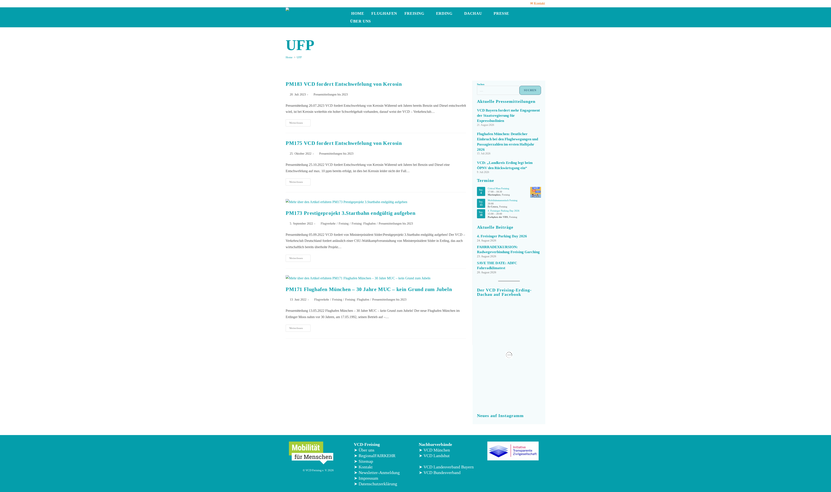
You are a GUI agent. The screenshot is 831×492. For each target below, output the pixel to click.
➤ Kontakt (363, 466)
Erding (445, 13)
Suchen (480, 84)
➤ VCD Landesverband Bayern (446, 466)
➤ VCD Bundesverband (440, 472)
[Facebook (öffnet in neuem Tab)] (288, 3)
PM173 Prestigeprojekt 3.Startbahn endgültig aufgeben (350, 213)
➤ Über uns (364, 450)
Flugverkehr (328, 223)
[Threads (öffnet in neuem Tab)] (293, 3)
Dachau (473, 13)
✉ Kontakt (537, 3)
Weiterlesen (300, 121)
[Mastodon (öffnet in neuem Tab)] (316, 3)
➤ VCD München (434, 450)
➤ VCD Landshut (434, 455)
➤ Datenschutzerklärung (375, 483)
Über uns (361, 21)
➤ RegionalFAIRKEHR (374, 455)
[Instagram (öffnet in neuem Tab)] (299, 3)
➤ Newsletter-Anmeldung (377, 472)
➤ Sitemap (363, 461)
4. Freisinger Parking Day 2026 (503, 210)
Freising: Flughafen (364, 223)
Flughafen (384, 13)
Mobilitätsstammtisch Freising (502, 200)
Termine (485, 180)
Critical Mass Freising (498, 188)
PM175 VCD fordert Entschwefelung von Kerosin (344, 143)
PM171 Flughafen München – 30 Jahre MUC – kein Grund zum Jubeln (369, 289)
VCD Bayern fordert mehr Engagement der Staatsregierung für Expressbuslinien (508, 115)
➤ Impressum (366, 478)
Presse (502, 13)
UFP (299, 57)
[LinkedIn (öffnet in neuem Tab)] (304, 3)
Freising (414, 13)
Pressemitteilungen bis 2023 (331, 94)
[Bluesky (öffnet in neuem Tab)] (310, 3)
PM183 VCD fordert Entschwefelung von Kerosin (344, 84)
